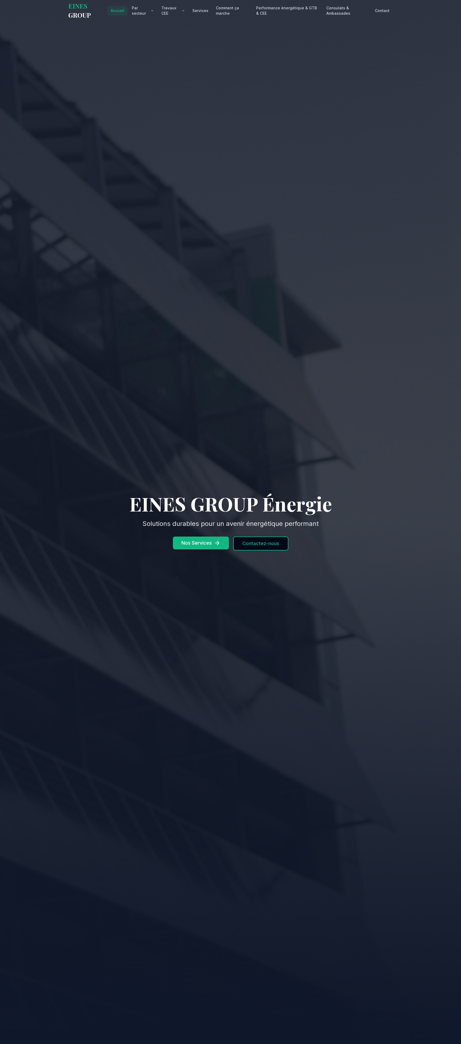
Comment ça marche (227, 10)
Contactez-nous (260, 543)
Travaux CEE (168, 10)
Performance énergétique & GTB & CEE (286, 10)
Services (200, 10)
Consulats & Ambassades (338, 10)
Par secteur (139, 10)
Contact (382, 10)
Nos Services (196, 543)
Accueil (117, 10)
